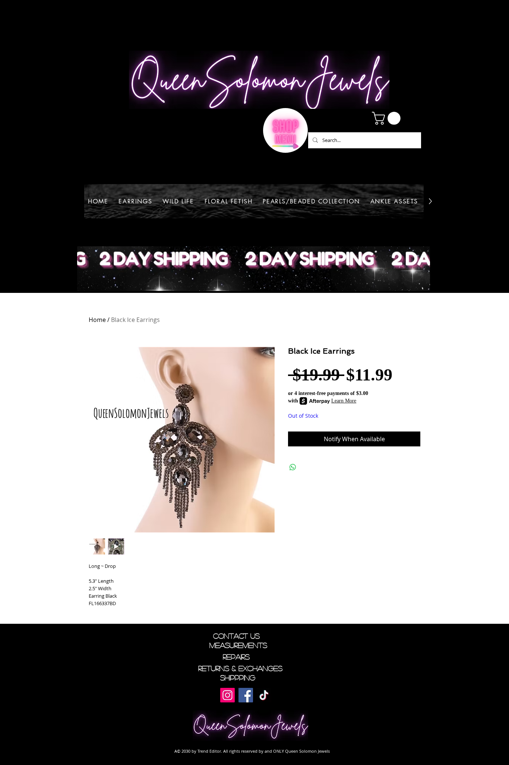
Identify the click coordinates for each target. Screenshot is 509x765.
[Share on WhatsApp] (292, 467)
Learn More (343, 401)
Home (97, 320)
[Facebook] (245, 695)
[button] (388, 118)
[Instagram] (227, 695)
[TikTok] (264, 695)
